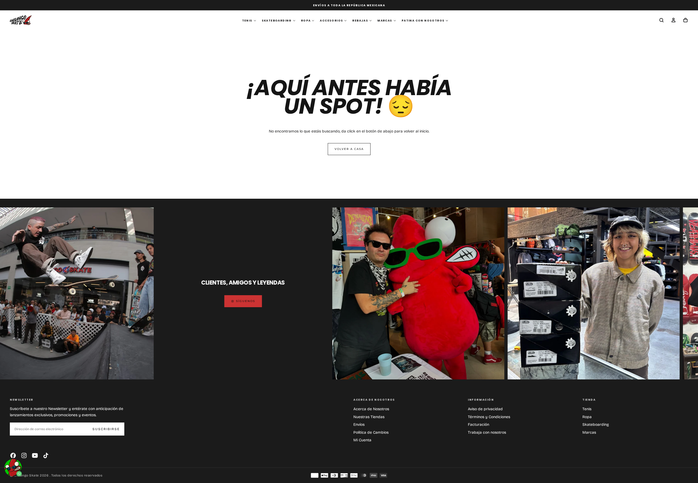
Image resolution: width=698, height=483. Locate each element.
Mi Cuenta (362, 440)
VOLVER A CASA (349, 149)
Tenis (586, 409)
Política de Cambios (371, 432)
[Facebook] (13, 455)
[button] (661, 21)
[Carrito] (685, 21)
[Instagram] (24, 455)
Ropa (587, 417)
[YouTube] (35, 455)
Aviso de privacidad (485, 409)
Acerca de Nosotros (371, 409)
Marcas (589, 432)
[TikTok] (46, 455)
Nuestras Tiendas (368, 417)
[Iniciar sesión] (673, 21)
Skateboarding (595, 424)
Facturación (478, 424)
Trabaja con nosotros (487, 432)
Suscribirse (106, 429)
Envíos (359, 424)
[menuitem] (249, 20)
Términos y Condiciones (489, 417)
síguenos (196, 301)
